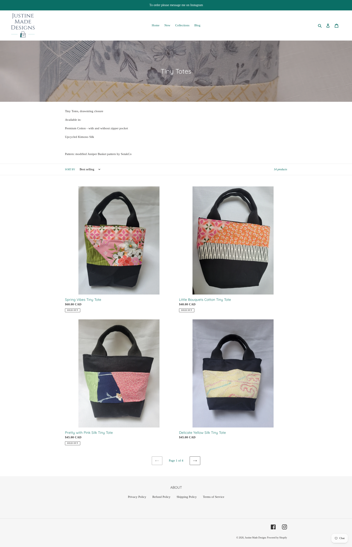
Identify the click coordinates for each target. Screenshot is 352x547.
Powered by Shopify (277, 537)
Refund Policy (161, 496)
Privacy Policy (137, 496)
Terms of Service (213, 496)
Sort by (70, 169)
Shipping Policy (187, 496)
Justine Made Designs (255, 537)
